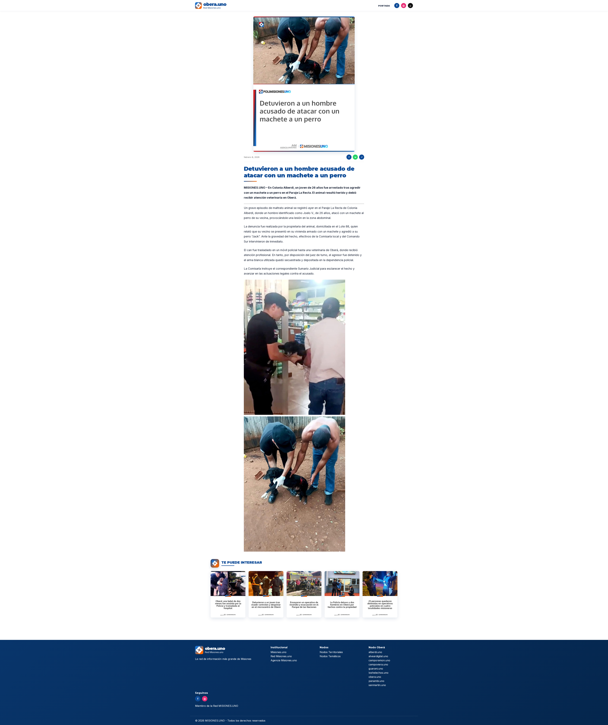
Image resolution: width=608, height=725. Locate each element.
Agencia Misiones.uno (284, 660)
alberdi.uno (375, 652)
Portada (384, 5)
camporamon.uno (379, 660)
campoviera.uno (378, 664)
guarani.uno (376, 668)
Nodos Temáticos (330, 656)
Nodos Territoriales (331, 652)
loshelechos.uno (378, 672)
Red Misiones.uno (281, 656)
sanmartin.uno (377, 685)
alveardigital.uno (378, 656)
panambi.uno (376, 681)
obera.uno (375, 676)
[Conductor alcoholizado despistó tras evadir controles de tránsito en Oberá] (266, 594)
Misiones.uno (278, 652)
